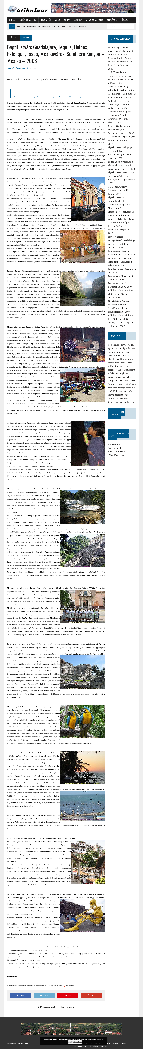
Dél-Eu (12, 19)
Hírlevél (124, 19)
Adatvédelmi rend (117, 451)
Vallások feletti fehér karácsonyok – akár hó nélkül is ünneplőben (119, 104)
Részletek (99, 1039)
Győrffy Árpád (14, 1043)
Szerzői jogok (114, 448)
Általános (112, 19)
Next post (66, 1006)
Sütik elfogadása (75, 1042)
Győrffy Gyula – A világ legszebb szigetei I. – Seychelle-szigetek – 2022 (121, 129)
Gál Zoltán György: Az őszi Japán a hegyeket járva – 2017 (121, 140)
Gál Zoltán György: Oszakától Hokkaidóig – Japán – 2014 (119, 190)
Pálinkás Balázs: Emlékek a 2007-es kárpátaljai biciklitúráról (121, 294)
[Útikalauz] (27, 8)
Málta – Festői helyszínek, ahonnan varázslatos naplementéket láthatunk (121, 215)
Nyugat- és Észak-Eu (50, 19)
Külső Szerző (21, 68)
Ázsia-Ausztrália (94, 19)
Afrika (67, 19)
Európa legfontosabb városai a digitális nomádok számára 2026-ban (121, 51)
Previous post (47, 1006)
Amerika (78, 19)
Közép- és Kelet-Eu (27, 19)
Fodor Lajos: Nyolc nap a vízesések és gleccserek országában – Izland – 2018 (121, 165)
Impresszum (114, 444)
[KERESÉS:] (120, 26)
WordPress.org (116, 455)
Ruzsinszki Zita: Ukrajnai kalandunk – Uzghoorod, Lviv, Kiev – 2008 (120, 262)
